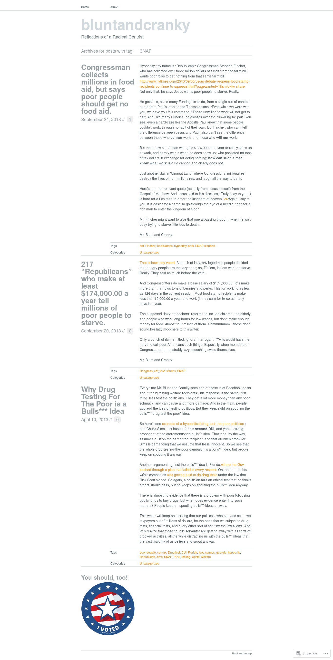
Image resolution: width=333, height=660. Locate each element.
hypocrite (234, 552)
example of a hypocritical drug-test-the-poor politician (203, 423)
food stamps (165, 246)
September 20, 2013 (101, 330)
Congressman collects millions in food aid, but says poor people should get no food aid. (107, 89)
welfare (206, 557)
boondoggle (148, 552)
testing (186, 557)
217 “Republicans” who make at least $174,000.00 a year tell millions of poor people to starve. (106, 292)
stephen (209, 246)
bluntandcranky (135, 23)
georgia (221, 552)
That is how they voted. (158, 262)
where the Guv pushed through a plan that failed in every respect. (192, 467)
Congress (146, 371)
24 (226, 198)
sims (160, 557)
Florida (192, 552)
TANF (176, 557)
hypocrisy (180, 246)
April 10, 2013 (94, 419)
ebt (142, 246)
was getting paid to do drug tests (192, 474)
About (114, 7)
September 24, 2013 (101, 119)
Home (85, 7)
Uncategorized (149, 252)
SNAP (199, 246)
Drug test (174, 552)
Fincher (150, 246)
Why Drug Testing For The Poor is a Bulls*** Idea (104, 400)
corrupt (161, 552)
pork (191, 246)
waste (196, 557)
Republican (147, 557)
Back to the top (242, 653)
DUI (183, 552)
